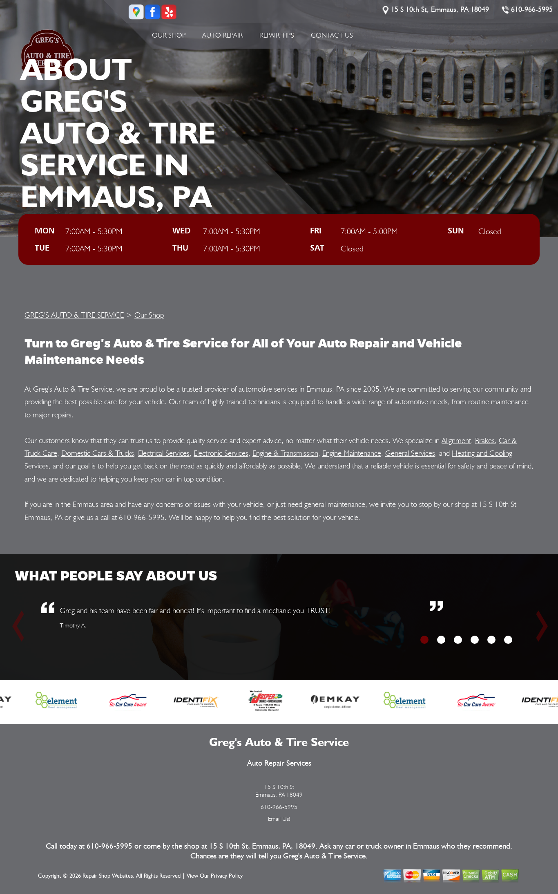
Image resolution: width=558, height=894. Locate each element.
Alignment (456, 440)
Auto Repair (222, 35)
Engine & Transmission (285, 452)
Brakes (485, 440)
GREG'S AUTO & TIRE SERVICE (74, 314)
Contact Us (332, 35)
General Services (410, 452)
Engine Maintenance (351, 452)
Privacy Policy (227, 876)
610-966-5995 (532, 9)
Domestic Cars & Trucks (97, 452)
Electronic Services (221, 452)
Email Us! (279, 818)
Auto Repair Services (279, 763)
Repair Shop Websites (108, 876)
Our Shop (169, 35)
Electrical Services (164, 452)
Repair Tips (276, 35)
